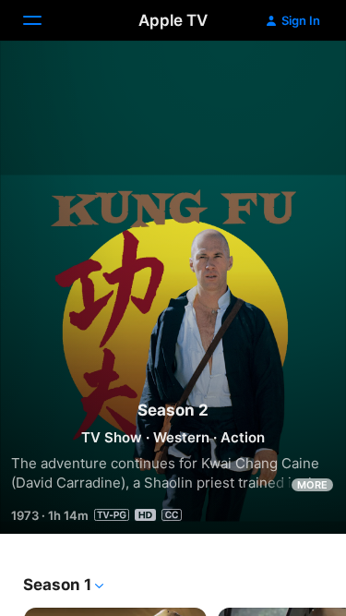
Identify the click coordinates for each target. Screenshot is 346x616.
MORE (312, 484)
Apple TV (173, 20)
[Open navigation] (43, 20)
